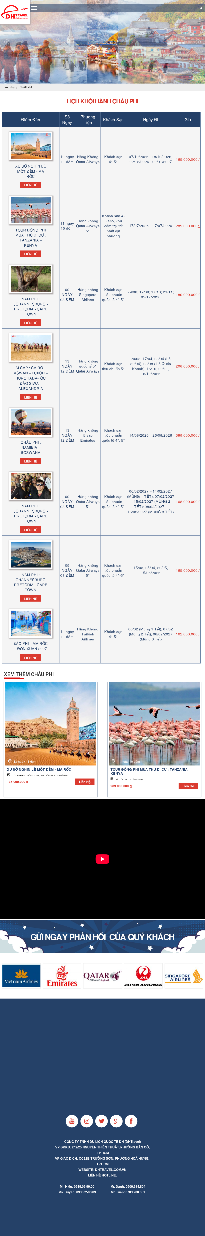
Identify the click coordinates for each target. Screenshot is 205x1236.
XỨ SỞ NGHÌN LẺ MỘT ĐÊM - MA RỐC (39, 769)
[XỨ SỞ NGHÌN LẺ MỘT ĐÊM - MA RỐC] (50, 723)
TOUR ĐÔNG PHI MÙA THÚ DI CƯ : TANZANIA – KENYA (150, 771)
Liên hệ (30, 185)
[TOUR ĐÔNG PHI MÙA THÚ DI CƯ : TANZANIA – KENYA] (154, 723)
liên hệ (84, 781)
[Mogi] (102, 936)
